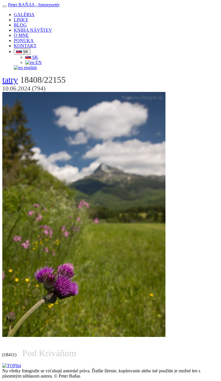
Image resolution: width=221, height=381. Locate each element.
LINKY (21, 19)
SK (25, 52)
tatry (10, 80)
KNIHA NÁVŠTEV (33, 30)
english (30, 67)
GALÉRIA (24, 14)
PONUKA (24, 40)
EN (38, 62)
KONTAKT (25, 45)
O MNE (21, 35)
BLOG (20, 24)
